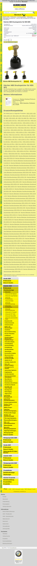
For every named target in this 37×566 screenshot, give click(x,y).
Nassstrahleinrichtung (10, 331)
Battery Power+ (8, 407)
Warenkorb (24, 1)
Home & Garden (8, 283)
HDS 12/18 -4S (26, 116)
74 (24, 102)
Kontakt (11, 1)
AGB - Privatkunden (7, 514)
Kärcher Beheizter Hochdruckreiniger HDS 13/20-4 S (19, 170)
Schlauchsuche (6, 536)
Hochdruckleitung (9, 349)
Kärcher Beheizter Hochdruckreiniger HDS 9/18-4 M (21, 226)
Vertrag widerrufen (7, 506)
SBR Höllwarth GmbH (23, 0)
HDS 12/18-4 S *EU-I (29, 130)
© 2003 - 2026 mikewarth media (15, 489)
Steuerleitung (8, 351)
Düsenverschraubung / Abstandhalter (10, 376)
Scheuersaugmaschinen (10, 402)
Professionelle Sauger (10, 412)
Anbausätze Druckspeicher (9, 18)
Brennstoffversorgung (10, 353)
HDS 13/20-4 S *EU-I (28, 123)
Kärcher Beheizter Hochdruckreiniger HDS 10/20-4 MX (20, 198)
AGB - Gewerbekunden (8, 516)
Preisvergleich (6, 504)
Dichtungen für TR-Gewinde (9, 368)
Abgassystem (8, 393)
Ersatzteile (6, 484)
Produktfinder (8, 470)
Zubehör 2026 (6, 17)
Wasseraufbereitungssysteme (11, 420)
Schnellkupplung (9, 343)
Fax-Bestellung (17, 1)
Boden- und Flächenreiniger (8, 327)
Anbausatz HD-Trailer (10, 314)
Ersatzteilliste (7, 482)
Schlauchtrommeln (9, 323)
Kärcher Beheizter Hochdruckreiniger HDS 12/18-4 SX (18, 229)
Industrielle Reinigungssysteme (9, 399)
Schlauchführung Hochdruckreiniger (9, 357)
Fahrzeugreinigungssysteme (11, 418)
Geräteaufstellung (9, 345)
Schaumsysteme (9, 324)
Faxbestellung (6, 501)
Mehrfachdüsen (8, 381)
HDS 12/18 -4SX (17, 116)
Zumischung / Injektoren (10, 370)
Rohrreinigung (8, 391)
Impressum (5, 521)
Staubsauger (7, 474)
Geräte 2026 (7, 278)
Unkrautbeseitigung (9, 341)
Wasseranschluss (9, 355)
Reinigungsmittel (8, 432)
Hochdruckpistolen (9, 374)
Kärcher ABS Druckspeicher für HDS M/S (13, 81)
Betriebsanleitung (8, 479)
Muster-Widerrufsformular (9, 511)
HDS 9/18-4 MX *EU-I (24, 127)
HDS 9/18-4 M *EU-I (11, 127)
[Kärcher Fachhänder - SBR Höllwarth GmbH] (19, 6)
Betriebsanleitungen (7, 543)
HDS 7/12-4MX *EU (23, 118)
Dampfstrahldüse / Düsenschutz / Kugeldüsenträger (9, 339)
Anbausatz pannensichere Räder (11, 318)
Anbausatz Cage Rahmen (11, 295)
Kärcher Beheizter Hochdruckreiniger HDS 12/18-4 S (18, 259)
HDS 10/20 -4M (13, 118)
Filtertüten (5, 533)
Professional (13, 17)
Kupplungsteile (8, 372)
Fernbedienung (8, 347)
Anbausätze (30, 17)
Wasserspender (8, 425)
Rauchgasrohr (8, 389)
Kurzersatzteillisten (7, 541)
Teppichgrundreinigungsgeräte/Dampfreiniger (11, 430)
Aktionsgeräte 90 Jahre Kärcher (10, 452)
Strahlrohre (7, 329)
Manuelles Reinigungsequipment (10, 428)
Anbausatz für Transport (10, 312)
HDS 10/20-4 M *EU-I (11, 120)
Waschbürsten (8, 379)
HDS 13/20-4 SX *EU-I (29, 141)
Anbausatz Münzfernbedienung (10, 309)
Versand (26, 81)
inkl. (3, 547)
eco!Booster (8, 335)
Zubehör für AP (8, 360)
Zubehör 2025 (8, 456)
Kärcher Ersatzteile (9, 477)
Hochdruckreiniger (21, 17)
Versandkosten (6, 526)
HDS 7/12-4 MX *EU (26, 134)
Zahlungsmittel (6, 528)
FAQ (31, 81)
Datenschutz (6, 523)
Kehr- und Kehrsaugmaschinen (9, 422)
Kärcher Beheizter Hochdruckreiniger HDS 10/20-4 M (18, 200)
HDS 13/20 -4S (8, 116)
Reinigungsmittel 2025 (10, 463)
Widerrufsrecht (6, 519)
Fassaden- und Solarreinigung (8, 387)
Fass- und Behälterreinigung (9, 364)
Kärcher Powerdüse (9, 333)
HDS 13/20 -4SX (31, 113)
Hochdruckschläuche (10, 384)
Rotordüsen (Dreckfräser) (11, 383)
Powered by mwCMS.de (20, 491)
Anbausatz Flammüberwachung (10, 303)
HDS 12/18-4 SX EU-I (16, 123)
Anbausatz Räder (9, 300)
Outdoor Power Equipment (8, 405)
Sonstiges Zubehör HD (10, 362)
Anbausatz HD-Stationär (11, 294)
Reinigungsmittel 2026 (10, 438)
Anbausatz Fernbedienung (8, 298)
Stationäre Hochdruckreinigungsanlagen (11, 410)
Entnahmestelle (8, 321)
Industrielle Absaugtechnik (8, 396)
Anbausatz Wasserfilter (10, 316)
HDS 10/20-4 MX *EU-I (24, 120)
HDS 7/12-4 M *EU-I (21, 125)
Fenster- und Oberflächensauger (9, 415)
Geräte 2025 (7, 445)
